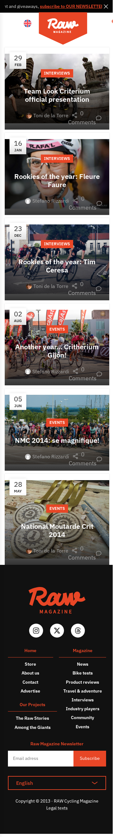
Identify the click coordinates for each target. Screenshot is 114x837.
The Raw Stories (32, 718)
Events (57, 329)
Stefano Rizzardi (50, 201)
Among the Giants (33, 727)
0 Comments (84, 118)
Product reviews (82, 682)
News (82, 664)
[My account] (98, 23)
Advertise (30, 691)
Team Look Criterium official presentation (57, 95)
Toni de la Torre (50, 115)
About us (30, 673)
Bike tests (83, 673)
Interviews (57, 73)
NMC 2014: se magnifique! (57, 440)
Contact (30, 682)
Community (82, 717)
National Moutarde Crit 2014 (57, 530)
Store (30, 664)
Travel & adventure (82, 691)
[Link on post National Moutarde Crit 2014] (57, 519)
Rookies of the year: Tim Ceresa (57, 265)
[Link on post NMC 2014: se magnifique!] (57, 429)
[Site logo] (63, 29)
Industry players (82, 709)
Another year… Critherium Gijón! (57, 350)
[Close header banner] (106, 6)
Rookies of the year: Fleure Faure (57, 180)
